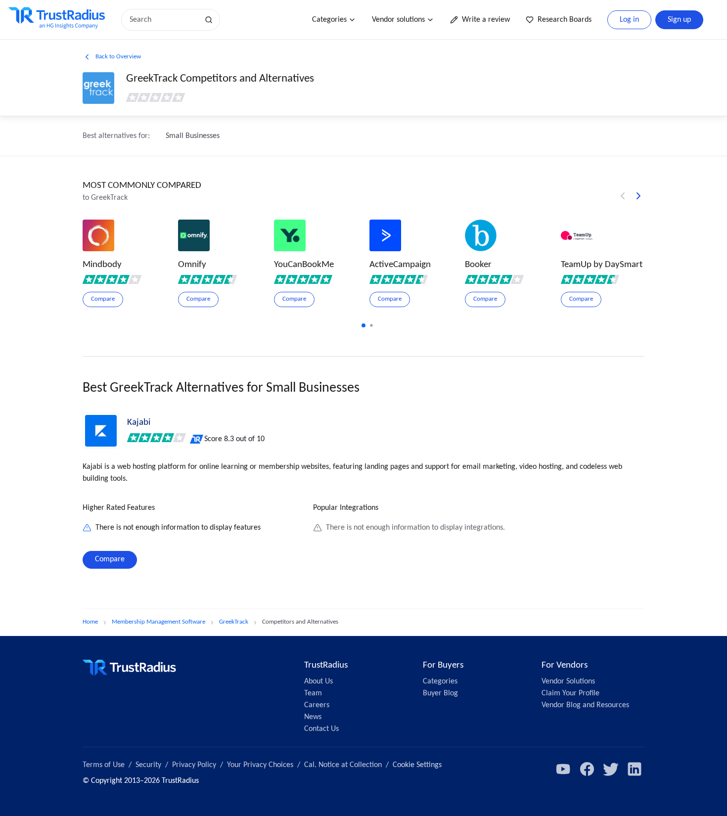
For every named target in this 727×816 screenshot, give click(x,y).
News (312, 717)
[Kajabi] (101, 430)
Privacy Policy (194, 765)
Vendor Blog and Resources (585, 705)
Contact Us (321, 729)
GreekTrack (233, 622)
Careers (316, 705)
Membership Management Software (158, 622)
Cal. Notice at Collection (343, 765)
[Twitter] (611, 769)
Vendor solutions (398, 20)
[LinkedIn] (634, 769)
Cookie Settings (417, 765)
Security (148, 765)
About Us (318, 681)
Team (313, 693)
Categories (329, 20)
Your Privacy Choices (260, 765)
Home (90, 622)
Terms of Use (104, 765)
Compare (110, 559)
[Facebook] (587, 769)
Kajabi (138, 422)
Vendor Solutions (568, 681)
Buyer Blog (440, 693)
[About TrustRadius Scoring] (197, 439)
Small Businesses (193, 136)
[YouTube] (563, 769)
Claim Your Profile (570, 693)
